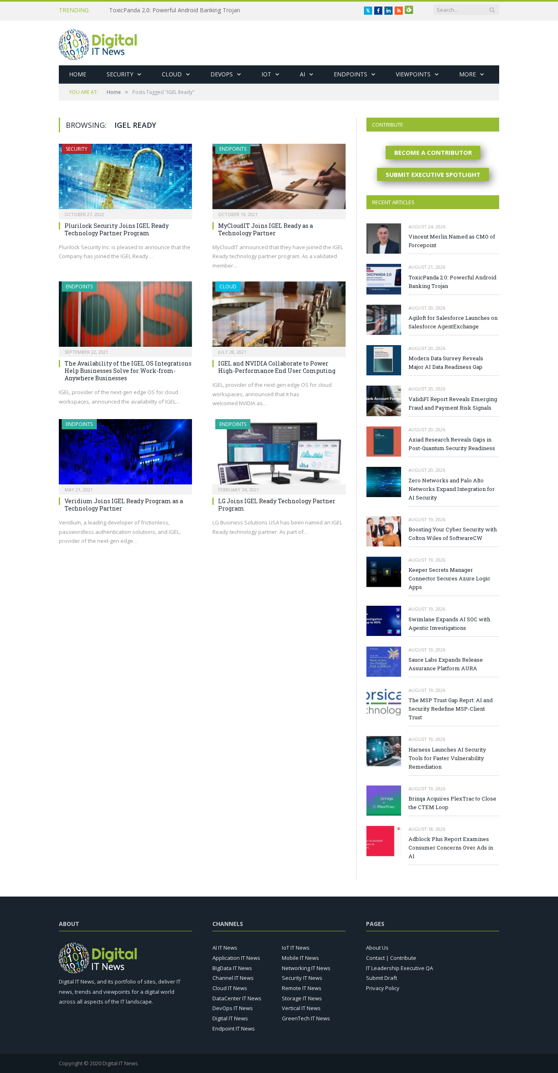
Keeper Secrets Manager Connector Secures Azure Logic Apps (449, 578)
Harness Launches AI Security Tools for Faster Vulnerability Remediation (447, 758)
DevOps (221, 74)
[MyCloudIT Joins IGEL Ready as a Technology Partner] (279, 179)
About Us (377, 947)
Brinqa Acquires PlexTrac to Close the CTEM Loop (452, 803)
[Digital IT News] (98, 42)
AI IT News (224, 947)
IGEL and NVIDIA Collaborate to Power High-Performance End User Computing (276, 367)
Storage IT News (302, 998)
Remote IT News (301, 988)
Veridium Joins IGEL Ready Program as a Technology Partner (124, 504)
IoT (266, 74)
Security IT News (302, 978)
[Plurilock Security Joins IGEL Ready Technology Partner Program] (125, 179)
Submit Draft (381, 978)
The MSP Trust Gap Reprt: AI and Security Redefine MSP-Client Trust (450, 708)
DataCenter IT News (236, 998)
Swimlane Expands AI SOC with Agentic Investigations (449, 623)
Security (120, 74)
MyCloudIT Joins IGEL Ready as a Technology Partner (265, 229)
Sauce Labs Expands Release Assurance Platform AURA (445, 664)
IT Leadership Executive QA (399, 968)
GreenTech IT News (306, 1018)
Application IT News (236, 957)
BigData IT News (232, 968)
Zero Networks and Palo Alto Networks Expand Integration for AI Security (451, 489)
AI (302, 74)
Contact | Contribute (391, 957)
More (467, 74)
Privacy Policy (383, 988)
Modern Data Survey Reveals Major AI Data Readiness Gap (445, 362)
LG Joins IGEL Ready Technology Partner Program (276, 504)
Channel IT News (233, 978)
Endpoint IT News (233, 1028)
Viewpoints (413, 74)
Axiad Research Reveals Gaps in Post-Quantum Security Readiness (451, 444)
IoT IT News (296, 947)
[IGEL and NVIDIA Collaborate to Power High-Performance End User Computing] (279, 316)
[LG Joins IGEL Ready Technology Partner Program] (279, 454)
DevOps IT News (232, 1008)
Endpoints (350, 74)
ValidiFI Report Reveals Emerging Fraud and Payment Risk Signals (452, 403)
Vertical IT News (301, 1008)
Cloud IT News (229, 988)
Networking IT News (306, 968)
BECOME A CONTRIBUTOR (433, 152)
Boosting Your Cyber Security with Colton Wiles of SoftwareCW (452, 534)
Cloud (172, 74)
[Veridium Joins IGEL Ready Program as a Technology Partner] (125, 454)
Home (77, 74)
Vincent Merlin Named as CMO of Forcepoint (451, 241)
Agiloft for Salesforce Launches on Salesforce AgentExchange (453, 322)
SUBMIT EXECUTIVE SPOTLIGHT (433, 174)
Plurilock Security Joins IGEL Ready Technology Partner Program (117, 229)
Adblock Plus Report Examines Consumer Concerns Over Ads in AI (450, 847)
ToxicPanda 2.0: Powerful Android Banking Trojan (174, 10)
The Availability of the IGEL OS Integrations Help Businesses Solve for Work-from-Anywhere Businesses (128, 370)
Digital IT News (230, 1018)
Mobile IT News (300, 957)
